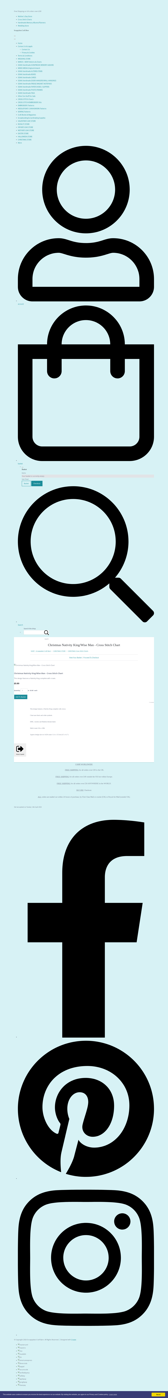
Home (20, 43)
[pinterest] (86, 1178)
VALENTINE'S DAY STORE (27, 121)
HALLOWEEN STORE (25, 136)
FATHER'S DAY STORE (25, 127)
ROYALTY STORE (23, 124)
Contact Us (26, 49)
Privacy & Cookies (28, 52)
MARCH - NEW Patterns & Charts (30, 62)
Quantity (17, 690)
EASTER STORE (23, 133)
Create (73, 1340)
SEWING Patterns (24, 112)
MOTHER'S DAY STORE (26, 130)
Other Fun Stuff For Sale (26, 96)
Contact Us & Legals (25, 46)
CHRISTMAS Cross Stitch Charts (78, 651)
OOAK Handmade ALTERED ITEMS (30, 71)
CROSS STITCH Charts (26, 99)
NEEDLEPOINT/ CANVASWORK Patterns (32, 108)
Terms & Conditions (25, 56)
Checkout (36, 483)
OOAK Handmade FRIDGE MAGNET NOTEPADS (35, 84)
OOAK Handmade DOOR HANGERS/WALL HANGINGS (37, 80)
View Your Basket (75, 657)
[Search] (46, 632)
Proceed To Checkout (91, 657)
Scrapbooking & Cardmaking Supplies (31, 118)
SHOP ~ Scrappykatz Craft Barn (41, 651)
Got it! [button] (158, 1394)
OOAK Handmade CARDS (27, 77)
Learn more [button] (113, 1394)
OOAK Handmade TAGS (26, 93)
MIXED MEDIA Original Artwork (29, 68)
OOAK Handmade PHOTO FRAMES (30, 90)
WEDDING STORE (24, 59)
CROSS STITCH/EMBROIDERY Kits (30, 102)
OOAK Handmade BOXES (27, 74)
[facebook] (86, 1037)
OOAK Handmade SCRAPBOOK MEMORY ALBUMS (36, 65)
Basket (26, 483)
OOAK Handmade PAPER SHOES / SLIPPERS (33, 87)
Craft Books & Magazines (27, 115)
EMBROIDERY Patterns (26, 105)
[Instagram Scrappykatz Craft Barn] (86, 1335)
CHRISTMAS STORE (25, 140)
